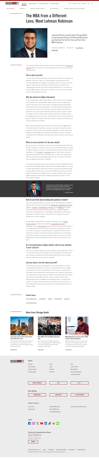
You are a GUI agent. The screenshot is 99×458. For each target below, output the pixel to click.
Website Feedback (81, 449)
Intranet (44, 449)
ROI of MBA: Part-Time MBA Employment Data (49, 337)
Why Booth (24, 3)
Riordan (51, 207)
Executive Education (43, 3)
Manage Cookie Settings (61, 449)
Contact (33, 441)
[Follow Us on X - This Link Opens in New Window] (37, 423)
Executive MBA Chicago (54, 406)
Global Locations (33, 403)
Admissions (84, 3)
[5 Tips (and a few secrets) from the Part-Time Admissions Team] (22, 326)
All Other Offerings (79, 394)
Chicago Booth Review (75, 374)
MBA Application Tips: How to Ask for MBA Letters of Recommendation (76, 337)
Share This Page (55, 50)
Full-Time (39, 152)
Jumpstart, (35, 207)
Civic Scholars (42, 226)
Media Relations (74, 369)
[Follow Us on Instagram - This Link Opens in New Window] (33, 423)
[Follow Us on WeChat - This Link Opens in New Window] (57, 423)
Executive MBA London (54, 409)
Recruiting (75, 3)
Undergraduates (37, 394)
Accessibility (71, 449)
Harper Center (31, 406)
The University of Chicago (33, 449)
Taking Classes (58, 394)
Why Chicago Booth (10, 8)
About (72, 364)
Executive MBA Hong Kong (55, 411)
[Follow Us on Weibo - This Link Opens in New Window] (53, 423)
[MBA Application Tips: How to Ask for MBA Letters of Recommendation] (77, 326)
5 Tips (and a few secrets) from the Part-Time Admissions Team (21, 337)
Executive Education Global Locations (78, 406)
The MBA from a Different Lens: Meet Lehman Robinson (74, 8)
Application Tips (13, 349)
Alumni (70, 3)
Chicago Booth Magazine (76, 372)
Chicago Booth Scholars (57, 224)
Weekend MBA (58, 298)
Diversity (50, 298)
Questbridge (43, 207)
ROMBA (60, 207)
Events (79, 3)
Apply (58, 383)
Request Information (37, 383)
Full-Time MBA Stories (54, 8)
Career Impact (41, 349)
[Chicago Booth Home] (12, 3)
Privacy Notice (51, 449)
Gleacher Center (31, 409)
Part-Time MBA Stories (31, 298)
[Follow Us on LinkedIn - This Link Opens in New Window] (45, 423)
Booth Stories (22, 8)
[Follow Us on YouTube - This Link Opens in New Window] (41, 423)
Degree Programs (33, 3)
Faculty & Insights (54, 3)
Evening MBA (42, 298)
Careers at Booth (74, 366)
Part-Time (48, 152)
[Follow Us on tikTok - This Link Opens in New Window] (49, 423)
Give (79, 383)
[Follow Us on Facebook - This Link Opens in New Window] (29, 423)
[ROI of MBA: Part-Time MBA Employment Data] (49, 326)
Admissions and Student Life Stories (37, 8)
